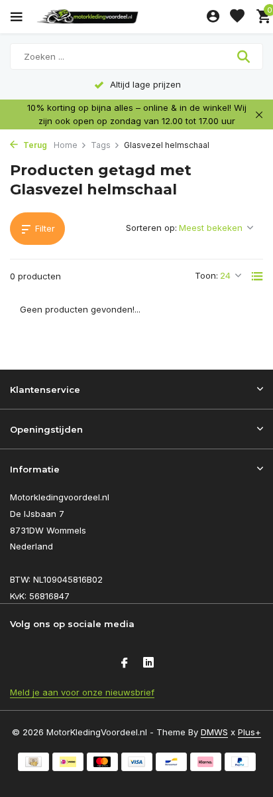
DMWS (214, 732)
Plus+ (249, 732)
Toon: (206, 275)
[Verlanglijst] (237, 17)
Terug (34, 145)
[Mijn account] (213, 16)
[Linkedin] (148, 664)
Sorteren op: (151, 227)
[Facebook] (124, 664)
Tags (101, 145)
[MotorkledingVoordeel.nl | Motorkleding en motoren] (118, 17)
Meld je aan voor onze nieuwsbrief (82, 692)
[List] (257, 276)
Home (66, 145)
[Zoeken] (245, 56)
